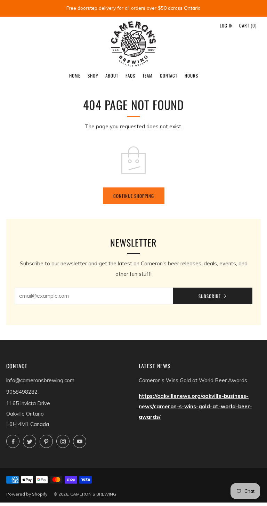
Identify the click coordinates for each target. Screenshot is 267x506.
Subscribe (210, 295)
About (111, 75)
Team (148, 75)
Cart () (248, 25)
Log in (226, 25)
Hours (191, 75)
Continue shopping (133, 195)
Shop (93, 75)
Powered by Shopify (26, 494)
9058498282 (22, 391)
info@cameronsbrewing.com (40, 380)
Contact (168, 75)
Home (74, 75)
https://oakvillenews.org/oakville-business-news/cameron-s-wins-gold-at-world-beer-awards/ (195, 406)
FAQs (130, 75)
